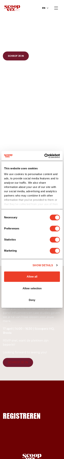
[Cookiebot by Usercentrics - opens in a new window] (45, 156)
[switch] (55, 228)
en (43, 8)
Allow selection (32, 288)
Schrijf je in (16, 56)
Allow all (32, 276)
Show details (43, 265)
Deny (32, 299)
